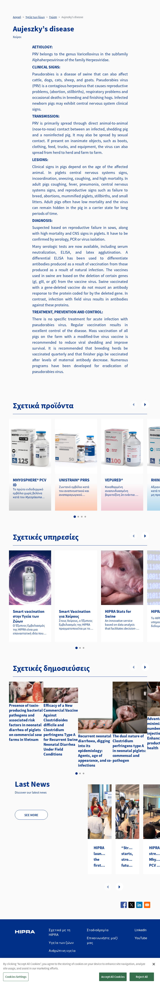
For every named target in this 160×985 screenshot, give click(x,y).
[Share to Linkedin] (139, 905)
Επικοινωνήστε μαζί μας (102, 940)
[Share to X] (131, 905)
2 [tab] (78, 516)
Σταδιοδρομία (97, 930)
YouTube (141, 938)
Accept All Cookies (112, 977)
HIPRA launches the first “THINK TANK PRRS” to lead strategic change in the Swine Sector (100, 856)
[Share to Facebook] (124, 905)
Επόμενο (145, 404)
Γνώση (53, 17)
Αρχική (17, 17)
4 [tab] (85, 516)
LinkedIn (141, 930)
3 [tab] (82, 516)
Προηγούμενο (133, 404)
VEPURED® (114, 479)
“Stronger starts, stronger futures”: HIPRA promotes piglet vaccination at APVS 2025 (127, 856)
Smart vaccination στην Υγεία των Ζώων (28, 616)
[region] (80, 971)
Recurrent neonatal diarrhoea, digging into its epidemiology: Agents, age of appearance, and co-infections (95, 750)
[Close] (153, 964)
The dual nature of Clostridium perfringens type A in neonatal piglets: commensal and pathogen (129, 748)
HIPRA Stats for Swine (118, 614)
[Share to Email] (147, 905)
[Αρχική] (25, 940)
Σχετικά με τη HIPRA (59, 932)
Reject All (142, 977)
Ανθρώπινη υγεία (62, 950)
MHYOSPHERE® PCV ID (29, 482)
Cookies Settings (15, 977)
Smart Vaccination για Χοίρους (74, 614)
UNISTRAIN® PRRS (74, 479)
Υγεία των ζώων (35, 17)
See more (31, 815)
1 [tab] (75, 517)
